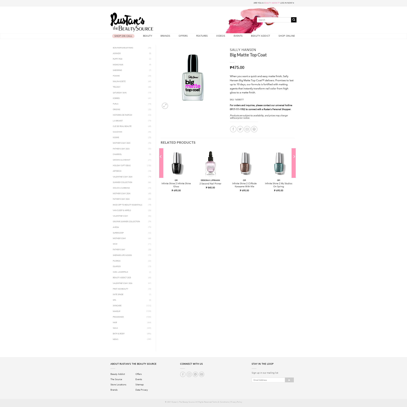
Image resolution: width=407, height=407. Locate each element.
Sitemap (139, 384)
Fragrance (118, 317)
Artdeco (117, 171)
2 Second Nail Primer (210, 183)
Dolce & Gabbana (121, 188)
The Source (116, 379)
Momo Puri (118, 65)
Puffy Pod (117, 59)
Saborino (117, 70)
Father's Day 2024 (121, 199)
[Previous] (161, 163)
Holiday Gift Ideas (122, 165)
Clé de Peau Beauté (122, 126)
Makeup (116, 311)
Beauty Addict (260, 36)
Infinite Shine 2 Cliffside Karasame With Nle (244, 185)
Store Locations (118, 384)
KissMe (116, 137)
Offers (183, 36)
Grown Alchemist (121, 160)
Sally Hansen (243, 50)
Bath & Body (119, 334)
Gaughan (117, 132)
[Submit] (294, 19)
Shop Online (287, 36)
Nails (115, 328)
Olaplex (117, 266)
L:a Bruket (118, 121)
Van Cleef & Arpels (122, 210)
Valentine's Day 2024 (122, 177)
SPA (114, 300)
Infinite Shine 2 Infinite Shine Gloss (176, 185)
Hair (115, 322)
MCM (115, 244)
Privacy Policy (236, 402)
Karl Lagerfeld (120, 272)
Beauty (147, 36)
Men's (115, 339)
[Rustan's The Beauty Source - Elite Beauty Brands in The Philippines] (146, 21)
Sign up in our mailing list (265, 373)
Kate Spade (118, 294)
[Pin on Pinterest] (254, 129)
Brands (165, 36)
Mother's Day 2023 (121, 143)
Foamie (116, 76)
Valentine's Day (120, 216)
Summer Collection (122, 182)
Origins (116, 109)
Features (202, 36)
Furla (115, 104)
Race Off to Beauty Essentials (127, 205)
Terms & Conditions (220, 402)
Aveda (116, 227)
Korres (116, 98)
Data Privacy (141, 389)
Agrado (117, 53)
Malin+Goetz (119, 81)
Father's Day (119, 250)
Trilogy (116, 87)
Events (238, 36)
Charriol (117, 154)
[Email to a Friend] (247, 129)
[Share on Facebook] (233, 129)
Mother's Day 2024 (121, 194)
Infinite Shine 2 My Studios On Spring (278, 185)
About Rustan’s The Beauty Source (133, 363)
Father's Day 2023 (121, 149)
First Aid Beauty (120, 289)
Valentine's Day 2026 (122, 283)
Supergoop (118, 233)
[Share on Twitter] (240, 129)
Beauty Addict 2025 (122, 278)
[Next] (294, 163)
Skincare (117, 306)
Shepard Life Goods (122, 255)
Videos (220, 36)
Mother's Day (119, 238)
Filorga (117, 261)
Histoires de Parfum (122, 115)
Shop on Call (123, 36)
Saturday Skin (119, 93)
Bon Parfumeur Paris (123, 48)
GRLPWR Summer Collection (126, 222)
